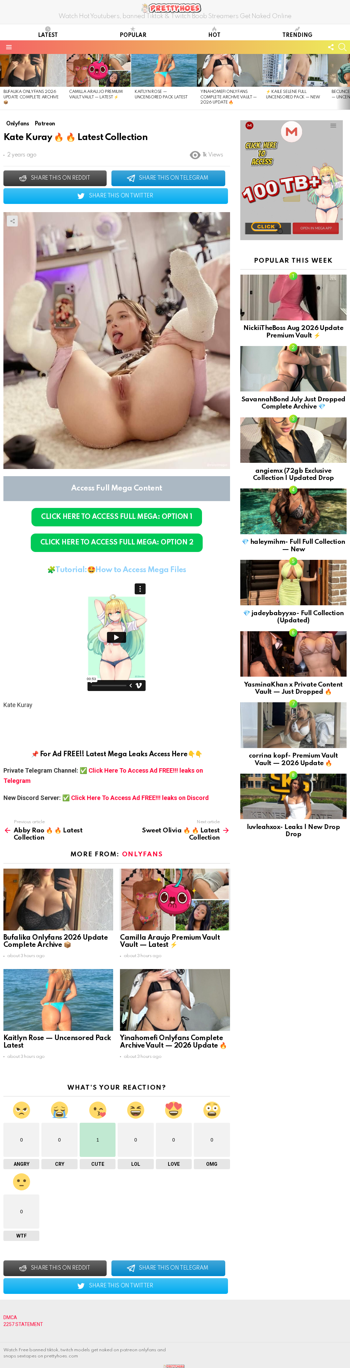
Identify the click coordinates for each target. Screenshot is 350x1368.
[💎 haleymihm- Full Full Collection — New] (293, 511)
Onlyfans (142, 854)
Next (346, 81)
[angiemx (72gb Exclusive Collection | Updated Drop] (293, 440)
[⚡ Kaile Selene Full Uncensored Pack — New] (295, 70)
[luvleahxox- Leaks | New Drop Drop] (293, 796)
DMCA (10, 1317)
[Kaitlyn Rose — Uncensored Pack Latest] (164, 70)
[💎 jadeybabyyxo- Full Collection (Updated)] (293, 582)
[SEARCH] (342, 47)
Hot (214, 35)
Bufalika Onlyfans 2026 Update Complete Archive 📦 (30, 97)
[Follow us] (331, 47)
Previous (3, 81)
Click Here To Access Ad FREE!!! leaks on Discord (140, 797)
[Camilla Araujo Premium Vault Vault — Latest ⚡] (98, 70)
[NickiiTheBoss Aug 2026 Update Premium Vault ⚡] (293, 297)
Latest (48, 35)
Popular (133, 35)
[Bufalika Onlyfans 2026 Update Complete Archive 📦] (33, 70)
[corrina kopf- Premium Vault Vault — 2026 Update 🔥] (293, 725)
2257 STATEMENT (23, 1324)
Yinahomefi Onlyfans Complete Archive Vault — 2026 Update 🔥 (228, 97)
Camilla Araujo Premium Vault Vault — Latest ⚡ (170, 942)
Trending (297, 35)
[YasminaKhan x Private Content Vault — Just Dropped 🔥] (293, 654)
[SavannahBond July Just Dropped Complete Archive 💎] (293, 368)
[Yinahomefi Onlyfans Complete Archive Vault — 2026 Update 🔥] (229, 70)
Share (12, 221)
